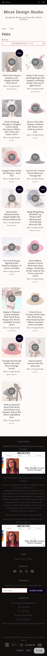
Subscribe (36, 590)
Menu (7, 2)
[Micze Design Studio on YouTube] (32, 572)
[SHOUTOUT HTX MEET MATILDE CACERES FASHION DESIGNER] (23, 546)
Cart (43, 2)
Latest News (23, 442)
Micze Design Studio (23, 12)
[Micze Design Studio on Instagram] (26, 572)
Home (4, 28)
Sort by (5, 40)
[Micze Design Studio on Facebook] (14, 572)
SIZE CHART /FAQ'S (23, 559)
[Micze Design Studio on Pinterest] (20, 572)
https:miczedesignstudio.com (16, 491)
